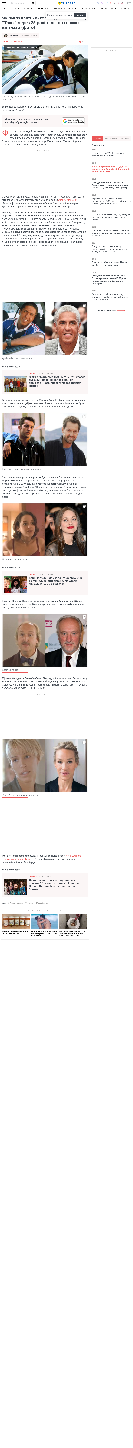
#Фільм (11, 903)
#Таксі (20, 903)
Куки (69, 15)
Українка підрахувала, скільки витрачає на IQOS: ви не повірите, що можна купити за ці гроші (111, 201)
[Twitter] (114, 3)
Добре (80, 15)
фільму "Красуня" (67, 200)
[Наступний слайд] (130, 9)
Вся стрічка (98, 145)
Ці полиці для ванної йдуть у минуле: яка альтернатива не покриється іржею (111, 217)
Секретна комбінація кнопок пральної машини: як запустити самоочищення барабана (111, 233)
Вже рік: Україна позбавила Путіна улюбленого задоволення (109, 263)
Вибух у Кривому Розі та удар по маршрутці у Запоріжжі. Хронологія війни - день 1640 (111, 169)
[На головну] (66, 3)
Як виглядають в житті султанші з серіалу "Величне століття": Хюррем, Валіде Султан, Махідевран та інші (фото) (54, 884)
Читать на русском (12, 42)
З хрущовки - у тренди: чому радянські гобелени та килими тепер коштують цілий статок (110, 249)
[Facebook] (98, 3)
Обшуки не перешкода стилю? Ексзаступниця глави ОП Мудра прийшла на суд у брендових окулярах (109, 279)
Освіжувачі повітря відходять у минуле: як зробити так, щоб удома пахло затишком (110, 297)
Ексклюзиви (88, 9)
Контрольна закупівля (65, 9)
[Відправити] (33, 3)
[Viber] (102, 3)
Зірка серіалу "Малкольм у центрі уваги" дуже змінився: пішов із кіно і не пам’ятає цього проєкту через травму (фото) (57, 381)
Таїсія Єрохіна (14, 35)
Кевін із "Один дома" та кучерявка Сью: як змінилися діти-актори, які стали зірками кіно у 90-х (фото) (56, 580)
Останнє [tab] (98, 139)
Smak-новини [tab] (111, 139)
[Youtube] (111, 3)
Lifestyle (33, 373)
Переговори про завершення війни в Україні (26, 9)
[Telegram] (106, 3)
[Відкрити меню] (4, 3)
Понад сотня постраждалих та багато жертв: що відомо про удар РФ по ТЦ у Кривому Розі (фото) (110, 185)
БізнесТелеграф (108, 9)
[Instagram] (118, 3)
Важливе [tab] (125, 139)
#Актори (29, 903)
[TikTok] (122, 3)
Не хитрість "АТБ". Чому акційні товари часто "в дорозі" (108, 154)
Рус (129, 3)
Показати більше (107, 310)
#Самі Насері (41, 903)
